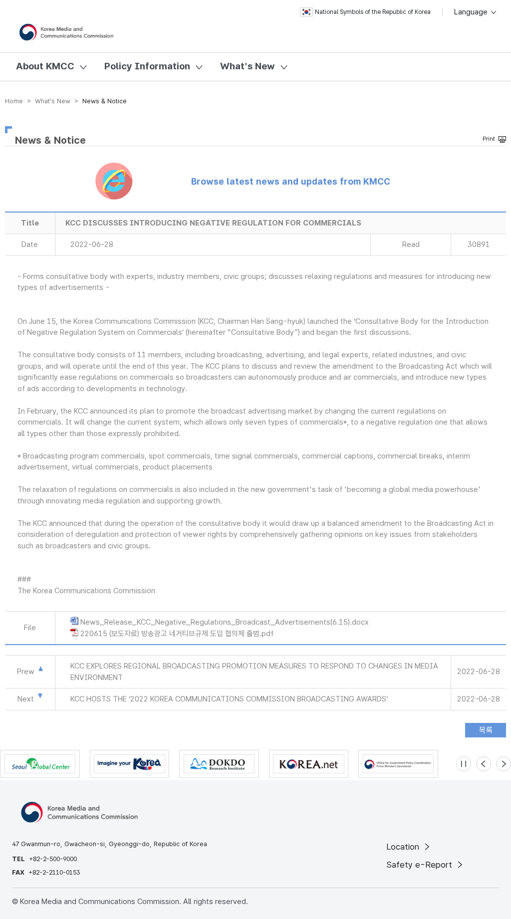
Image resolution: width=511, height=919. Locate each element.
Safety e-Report (420, 865)
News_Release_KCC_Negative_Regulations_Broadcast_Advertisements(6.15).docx (224, 622)
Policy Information (147, 66)
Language (472, 11)
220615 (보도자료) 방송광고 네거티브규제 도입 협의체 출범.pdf (176, 633)
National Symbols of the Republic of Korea (373, 11)
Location (404, 847)
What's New (247, 66)
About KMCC (45, 66)
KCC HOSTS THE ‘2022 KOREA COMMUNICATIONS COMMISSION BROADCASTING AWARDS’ (229, 698)
